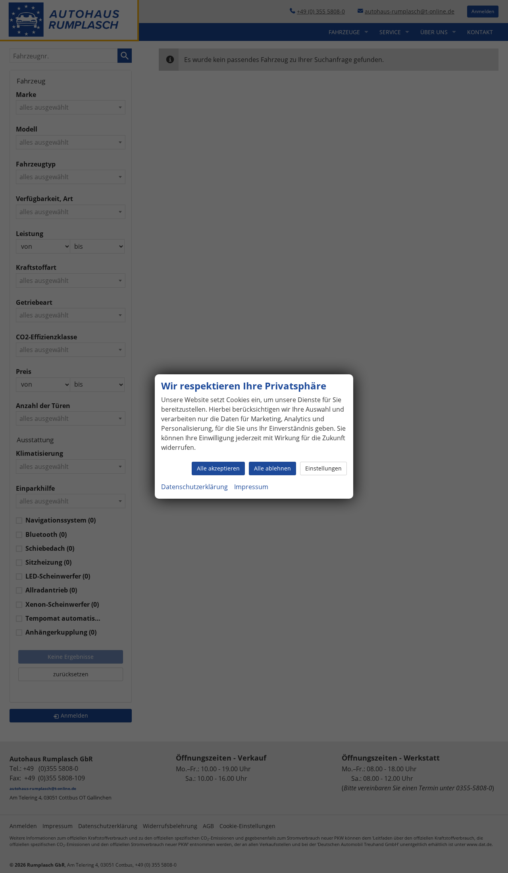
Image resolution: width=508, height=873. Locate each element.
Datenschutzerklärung (194, 486)
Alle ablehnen (272, 468)
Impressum (251, 486)
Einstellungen (323, 468)
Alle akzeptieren (218, 468)
